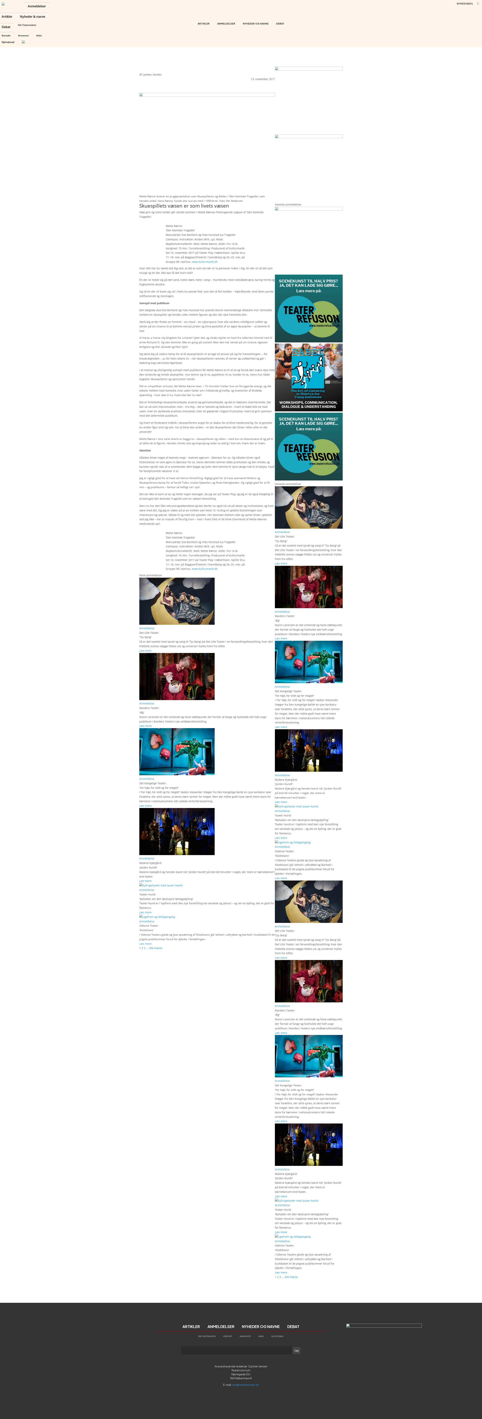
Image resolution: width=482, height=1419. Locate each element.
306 (151, 948)
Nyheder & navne (32, 17)
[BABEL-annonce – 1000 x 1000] (309, 69)
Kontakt (6, 35)
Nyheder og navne (256, 23)
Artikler (7, 17)
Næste (158, 948)
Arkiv (39, 35)
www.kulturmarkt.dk (204, 261)
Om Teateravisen (27, 25)
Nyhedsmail (8, 42)
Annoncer (23, 35)
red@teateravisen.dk (245, 1384)
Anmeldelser (37, 6)
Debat (6, 27)
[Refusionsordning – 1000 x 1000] (309, 137)
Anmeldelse (146, 628)
